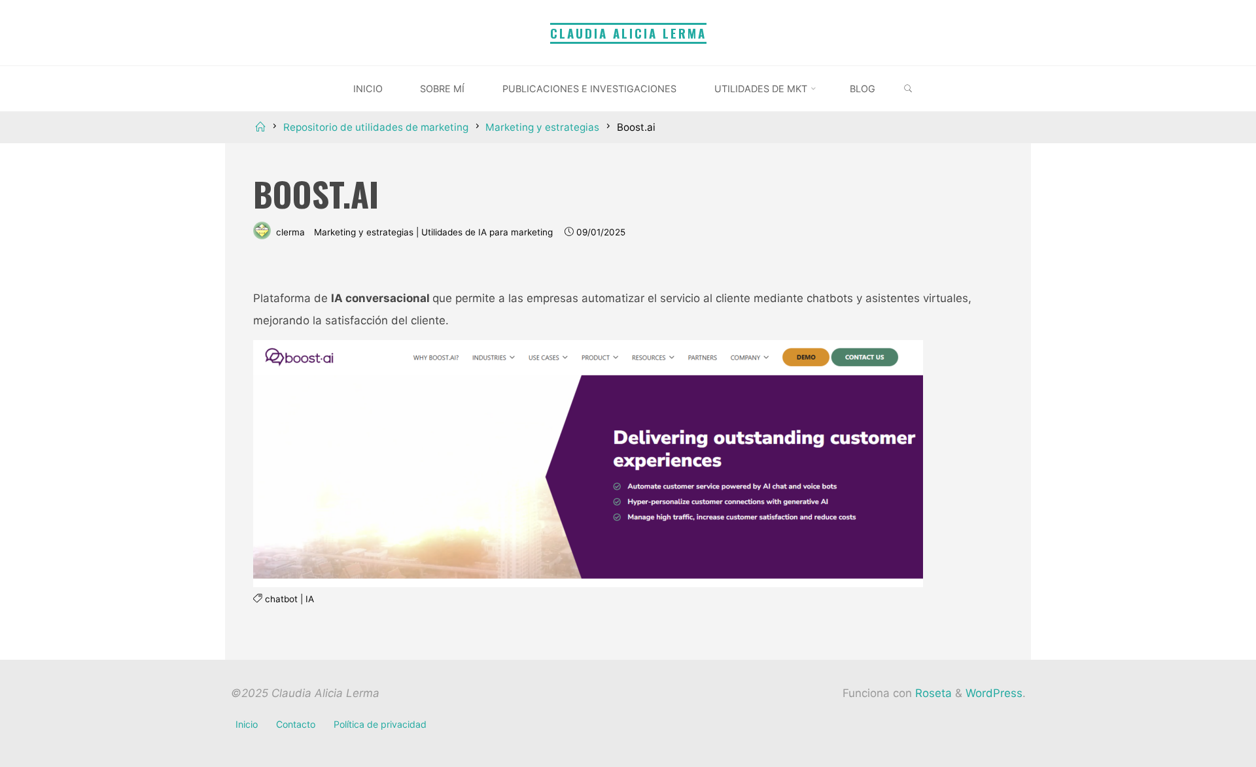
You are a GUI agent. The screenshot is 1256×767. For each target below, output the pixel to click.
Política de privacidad (380, 724)
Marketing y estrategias (542, 127)
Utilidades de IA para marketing (486, 232)
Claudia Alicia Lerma (628, 33)
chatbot (280, 599)
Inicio (247, 724)
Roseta (932, 693)
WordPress (994, 693)
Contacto (295, 724)
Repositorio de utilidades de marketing (375, 127)
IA (309, 599)
